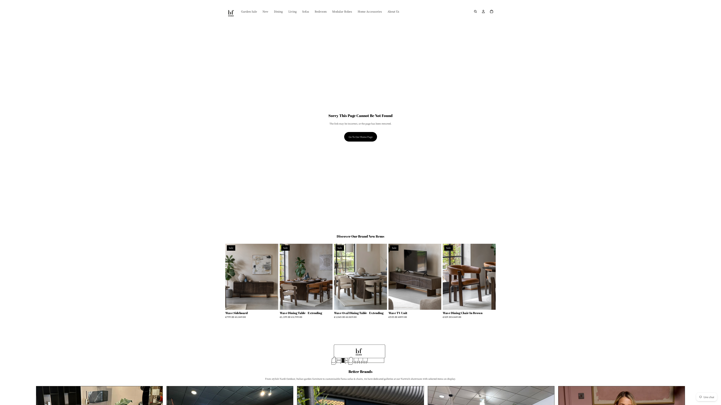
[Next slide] (272, 277)
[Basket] (491, 11)
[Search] (475, 11)
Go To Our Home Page (361, 136)
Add (275, 304)
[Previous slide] (231, 277)
